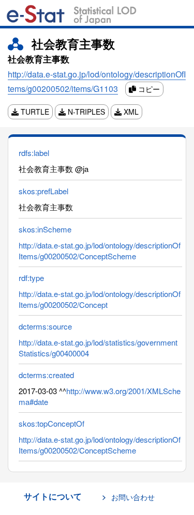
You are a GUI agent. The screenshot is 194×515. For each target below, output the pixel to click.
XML (130, 111)
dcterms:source (45, 326)
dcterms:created (46, 374)
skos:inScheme (45, 229)
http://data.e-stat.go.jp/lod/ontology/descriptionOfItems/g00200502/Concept (100, 299)
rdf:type (31, 277)
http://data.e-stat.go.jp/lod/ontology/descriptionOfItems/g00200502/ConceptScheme (100, 250)
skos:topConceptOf (51, 423)
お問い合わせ (133, 497)
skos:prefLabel (43, 190)
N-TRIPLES (85, 111)
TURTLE (34, 111)
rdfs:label (34, 152)
